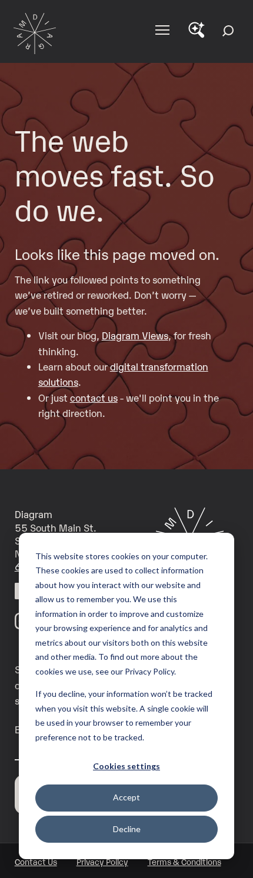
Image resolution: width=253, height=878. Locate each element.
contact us (94, 397)
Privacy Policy (102, 861)
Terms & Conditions (184, 861)
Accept (126, 797)
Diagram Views (135, 335)
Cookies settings (126, 766)
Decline (127, 829)
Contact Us (36, 861)
